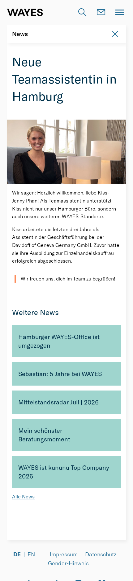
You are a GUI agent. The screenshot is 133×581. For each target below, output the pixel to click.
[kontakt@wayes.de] (101, 12)
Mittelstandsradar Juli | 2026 (58, 402)
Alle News (23, 496)
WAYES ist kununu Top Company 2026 (63, 472)
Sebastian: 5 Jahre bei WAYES (60, 374)
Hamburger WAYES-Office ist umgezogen (59, 341)
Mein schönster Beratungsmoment (44, 435)
